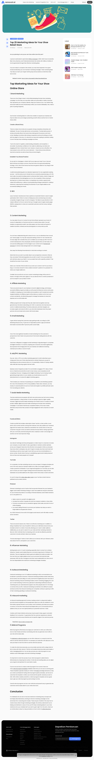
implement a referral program (19, 638)
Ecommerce (22, 740)
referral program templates (20, 668)
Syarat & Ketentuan (38, 731)
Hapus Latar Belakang (28, 2)
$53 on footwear (33, 59)
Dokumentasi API (9, 729)
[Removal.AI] (8, 2)
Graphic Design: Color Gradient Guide (79, 60)
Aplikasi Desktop (9, 731)
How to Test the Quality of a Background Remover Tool (78, 45)
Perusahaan (22, 744)
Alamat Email (58, 736)
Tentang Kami (9, 736)
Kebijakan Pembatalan (38, 738)
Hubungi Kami (37, 729)
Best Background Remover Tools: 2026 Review (80, 53)
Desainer (22, 733)
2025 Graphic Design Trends (78, 67)
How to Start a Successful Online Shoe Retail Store (34, 78)
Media (21, 738)
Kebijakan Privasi (37, 733)
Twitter (75, 750)
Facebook (86, 750)
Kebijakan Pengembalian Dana (40, 736)
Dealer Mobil (22, 729)
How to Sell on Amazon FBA (25, 622)
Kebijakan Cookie (37, 735)
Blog (7, 738)
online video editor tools (27, 477)
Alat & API (53, 2)
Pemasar (22, 736)
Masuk (84, 2)
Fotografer (22, 742)
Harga (72, 2)
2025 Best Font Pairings (77, 75)
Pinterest (80, 750)
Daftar (89, 2)
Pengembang (23, 731)
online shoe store (46, 709)
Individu (21, 735)
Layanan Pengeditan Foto (42, 2)
